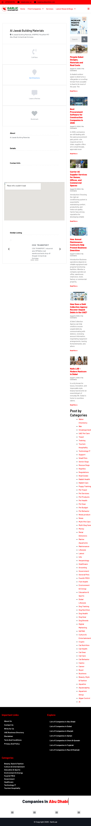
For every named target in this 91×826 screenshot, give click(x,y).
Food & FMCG (84, 578)
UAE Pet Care (84, 433)
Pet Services (84, 493)
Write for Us (9, 728)
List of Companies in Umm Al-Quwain (65, 740)
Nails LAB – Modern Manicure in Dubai (78, 371)
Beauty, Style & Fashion (14, 763)
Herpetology (84, 560)
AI (79, 702)
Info (80, 557)
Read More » (74, 91)
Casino (81, 663)
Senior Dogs (84, 461)
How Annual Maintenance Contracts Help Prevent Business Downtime (78, 245)
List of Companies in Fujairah (62, 745)
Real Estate (83, 476)
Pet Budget (83, 507)
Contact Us (8, 725)
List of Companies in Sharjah (61, 731)
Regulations (84, 472)
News (81, 518)
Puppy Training (85, 486)
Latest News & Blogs (64, 9)
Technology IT (84, 451)
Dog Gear (82, 617)
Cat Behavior (84, 659)
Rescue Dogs (84, 465)
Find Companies (34, 9)
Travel (81, 437)
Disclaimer (8, 736)
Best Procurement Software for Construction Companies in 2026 (76, 116)
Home (22, 9)
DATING (82, 631)
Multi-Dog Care (85, 525)
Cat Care (82, 656)
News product (84, 514)
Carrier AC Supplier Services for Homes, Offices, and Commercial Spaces (78, 178)
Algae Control (84, 698)
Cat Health (83, 649)
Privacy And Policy (12, 744)
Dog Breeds (83, 620)
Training (82, 440)
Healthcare (83, 564)
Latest (81, 553)
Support (82, 454)
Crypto (81, 642)
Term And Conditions (13, 740)
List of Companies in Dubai (61, 726)
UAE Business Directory (14, 732)
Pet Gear (82, 504)
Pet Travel (83, 490)
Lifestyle (82, 550)
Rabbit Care (83, 483)
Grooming (83, 567)
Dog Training (84, 606)
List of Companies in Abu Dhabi (62, 721)
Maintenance (84, 546)
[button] (8, 252)
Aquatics (82, 684)
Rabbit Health (84, 479)
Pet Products (84, 497)
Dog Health (83, 613)
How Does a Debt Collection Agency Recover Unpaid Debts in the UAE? (78, 308)
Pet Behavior (84, 511)
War (80, 426)
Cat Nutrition (84, 645)
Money (81, 529)
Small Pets (83, 458)
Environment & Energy (13, 773)
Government (84, 571)
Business (82, 673)
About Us (8, 721)
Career (81, 666)
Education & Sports (12, 770)
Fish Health (83, 581)
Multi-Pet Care (85, 521)
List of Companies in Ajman (61, 736)
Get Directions (34, 78)
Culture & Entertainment (14, 767)
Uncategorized (85, 430)
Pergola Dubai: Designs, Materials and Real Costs (77, 61)
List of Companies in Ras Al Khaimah (65, 750)
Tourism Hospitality (12, 788)
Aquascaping (84, 687)
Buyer (81, 670)
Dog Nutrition (84, 610)
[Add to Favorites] (34, 115)
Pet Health (83, 500)
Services (49, 9)
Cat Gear (82, 652)
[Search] (84, 39)
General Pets (84, 574)
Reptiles (82, 468)
